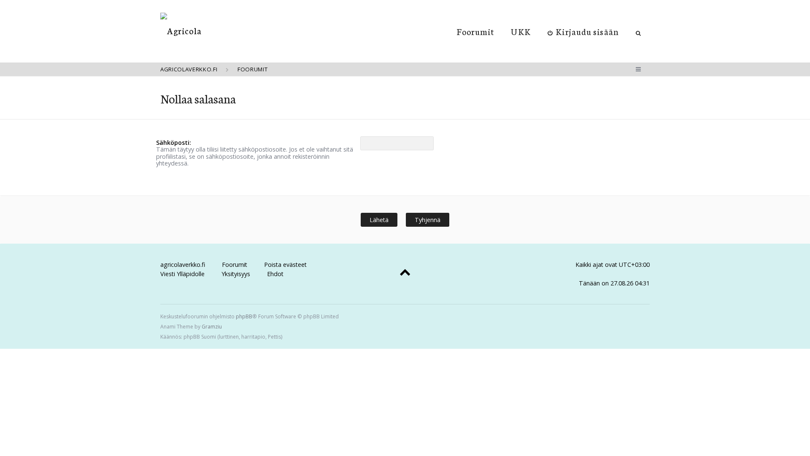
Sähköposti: (173, 142)
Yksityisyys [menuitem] (235, 274)
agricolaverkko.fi (182, 265)
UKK (520, 31)
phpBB (244, 316)
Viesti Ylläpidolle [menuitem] (182, 274)
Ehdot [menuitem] (275, 274)
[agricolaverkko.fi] (181, 31)
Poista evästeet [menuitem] (285, 265)
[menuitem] (583, 31)
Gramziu (212, 326)
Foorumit (475, 31)
